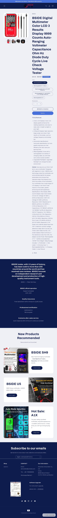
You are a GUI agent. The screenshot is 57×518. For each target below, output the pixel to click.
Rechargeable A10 (38, 97)
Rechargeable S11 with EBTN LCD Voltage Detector (42, 94)
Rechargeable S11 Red (40, 82)
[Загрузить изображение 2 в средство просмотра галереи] (14, 41)
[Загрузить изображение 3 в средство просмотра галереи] (18, 41)
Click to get (12, 395)
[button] (4, 6)
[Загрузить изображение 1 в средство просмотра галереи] (9, 41)
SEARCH (6, 466)
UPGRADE (40, 489)
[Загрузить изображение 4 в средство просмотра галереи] (23, 41)
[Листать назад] (5, 41)
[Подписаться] (40, 457)
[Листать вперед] (27, 41)
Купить (43, 113)
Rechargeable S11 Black (40, 85)
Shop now (36, 432)
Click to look (37, 368)
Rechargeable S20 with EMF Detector (42, 90)
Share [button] (35, 252)
